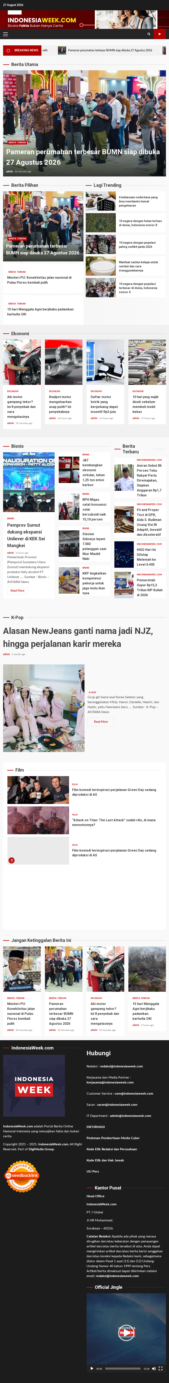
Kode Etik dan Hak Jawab (105, 1160)
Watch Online (160, 34)
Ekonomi (14, 142)
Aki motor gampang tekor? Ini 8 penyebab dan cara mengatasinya (84, 123)
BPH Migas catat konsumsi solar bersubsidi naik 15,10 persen (69, 507)
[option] (84, 123)
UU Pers (93, 1171)
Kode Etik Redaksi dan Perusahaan (112, 1149)
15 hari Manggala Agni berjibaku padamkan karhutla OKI (147, 969)
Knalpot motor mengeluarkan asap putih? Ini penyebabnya (64, 362)
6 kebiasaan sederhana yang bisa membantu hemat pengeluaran (101, 201)
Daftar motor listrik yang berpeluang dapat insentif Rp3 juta (105, 362)
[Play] (92, 1369)
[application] (126, 1333)
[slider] (123, 1369)
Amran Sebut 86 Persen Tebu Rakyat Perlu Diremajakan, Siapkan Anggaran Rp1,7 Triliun (124, 477)
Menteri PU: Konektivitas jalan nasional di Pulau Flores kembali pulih (22, 969)
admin (10, 171)
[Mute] (154, 1369)
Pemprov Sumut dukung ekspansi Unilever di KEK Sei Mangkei (29, 482)
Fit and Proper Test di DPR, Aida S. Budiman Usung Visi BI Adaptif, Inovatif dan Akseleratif (124, 519)
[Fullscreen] (160, 1369)
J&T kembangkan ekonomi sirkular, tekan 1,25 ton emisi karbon (69, 470)
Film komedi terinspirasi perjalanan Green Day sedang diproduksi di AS (38, 790)
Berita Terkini (17, 238)
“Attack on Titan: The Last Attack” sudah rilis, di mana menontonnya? (38, 820)
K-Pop (92, 692)
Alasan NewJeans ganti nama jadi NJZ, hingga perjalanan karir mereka (43, 708)
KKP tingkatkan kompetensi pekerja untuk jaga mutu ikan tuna (69, 580)
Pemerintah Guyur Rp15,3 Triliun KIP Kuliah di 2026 (124, 585)
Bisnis (10, 518)
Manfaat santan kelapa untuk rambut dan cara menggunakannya (101, 266)
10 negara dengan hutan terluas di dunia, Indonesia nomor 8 (101, 222)
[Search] (149, 34)
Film (74, 784)
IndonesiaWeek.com (149, 460)
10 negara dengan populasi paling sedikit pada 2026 (101, 244)
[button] (126, 1333)
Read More (17, 590)
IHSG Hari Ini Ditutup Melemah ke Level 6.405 (124, 554)
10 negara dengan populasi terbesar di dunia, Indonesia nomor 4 (101, 287)
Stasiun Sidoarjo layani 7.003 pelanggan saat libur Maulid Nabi (69, 543)
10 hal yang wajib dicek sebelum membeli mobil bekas (147, 362)
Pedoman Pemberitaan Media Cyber (113, 1138)
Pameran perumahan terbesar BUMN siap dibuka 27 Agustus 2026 (68, 50)
